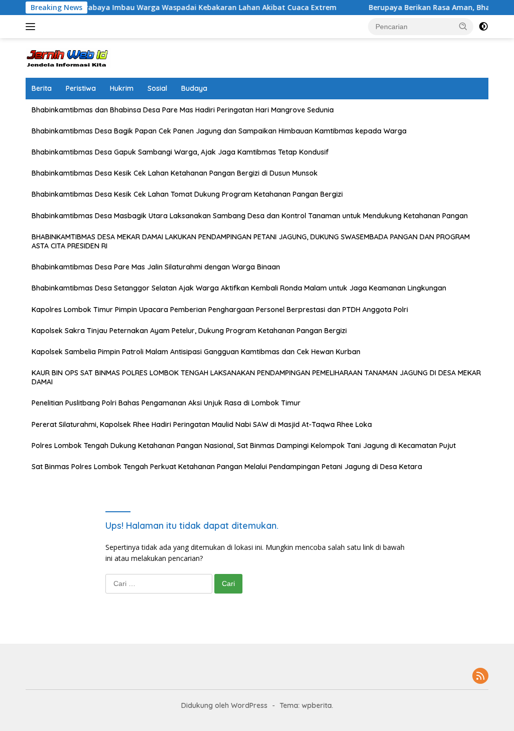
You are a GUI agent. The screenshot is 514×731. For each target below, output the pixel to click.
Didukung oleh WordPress (224, 705)
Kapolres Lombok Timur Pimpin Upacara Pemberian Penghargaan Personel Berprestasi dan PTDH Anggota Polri (220, 309)
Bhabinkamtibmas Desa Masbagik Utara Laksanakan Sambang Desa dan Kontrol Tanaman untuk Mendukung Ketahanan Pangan (250, 215)
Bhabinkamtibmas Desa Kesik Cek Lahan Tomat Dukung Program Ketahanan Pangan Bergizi (187, 194)
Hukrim (122, 88)
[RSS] (480, 676)
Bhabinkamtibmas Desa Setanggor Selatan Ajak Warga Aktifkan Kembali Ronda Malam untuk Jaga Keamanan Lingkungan (239, 288)
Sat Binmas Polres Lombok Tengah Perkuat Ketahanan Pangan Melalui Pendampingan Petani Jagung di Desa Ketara (227, 466)
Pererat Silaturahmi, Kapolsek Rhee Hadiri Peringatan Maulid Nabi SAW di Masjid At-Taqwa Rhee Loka (202, 424)
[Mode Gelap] (483, 26)
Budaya (194, 88)
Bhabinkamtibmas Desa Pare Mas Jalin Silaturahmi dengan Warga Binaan (156, 266)
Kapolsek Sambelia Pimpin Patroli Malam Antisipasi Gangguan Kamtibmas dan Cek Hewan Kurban (196, 351)
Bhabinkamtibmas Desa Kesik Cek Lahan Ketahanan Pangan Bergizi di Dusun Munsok (175, 173)
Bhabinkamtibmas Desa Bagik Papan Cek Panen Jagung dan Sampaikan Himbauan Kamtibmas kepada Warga (219, 130)
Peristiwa (81, 88)
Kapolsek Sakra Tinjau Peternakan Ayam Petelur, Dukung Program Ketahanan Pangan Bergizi (189, 330)
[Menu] (32, 26)
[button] (463, 26)
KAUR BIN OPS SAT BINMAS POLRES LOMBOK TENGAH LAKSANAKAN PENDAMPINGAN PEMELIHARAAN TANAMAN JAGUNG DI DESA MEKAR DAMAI (256, 377)
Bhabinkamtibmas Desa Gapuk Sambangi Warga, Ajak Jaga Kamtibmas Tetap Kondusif (180, 152)
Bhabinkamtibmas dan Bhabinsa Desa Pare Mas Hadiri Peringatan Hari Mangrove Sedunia (183, 109)
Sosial (157, 88)
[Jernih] (68, 57)
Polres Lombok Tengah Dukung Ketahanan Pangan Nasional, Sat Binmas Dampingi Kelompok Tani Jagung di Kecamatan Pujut (244, 445)
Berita (42, 88)
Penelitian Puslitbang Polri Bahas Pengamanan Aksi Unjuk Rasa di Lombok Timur (166, 402)
